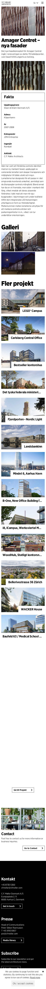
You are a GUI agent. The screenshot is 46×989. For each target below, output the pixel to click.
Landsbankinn (33, 446)
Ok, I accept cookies (23, 983)
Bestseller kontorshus (28, 365)
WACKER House (31, 609)
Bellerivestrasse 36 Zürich (25, 582)
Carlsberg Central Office (26, 338)
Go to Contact (30, 848)
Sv (34, 3)
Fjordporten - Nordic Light (25, 419)
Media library (9, 940)
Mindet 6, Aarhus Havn (27, 473)
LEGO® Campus (32, 311)
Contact (7, 833)
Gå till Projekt (20, 790)
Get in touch (9, 906)
